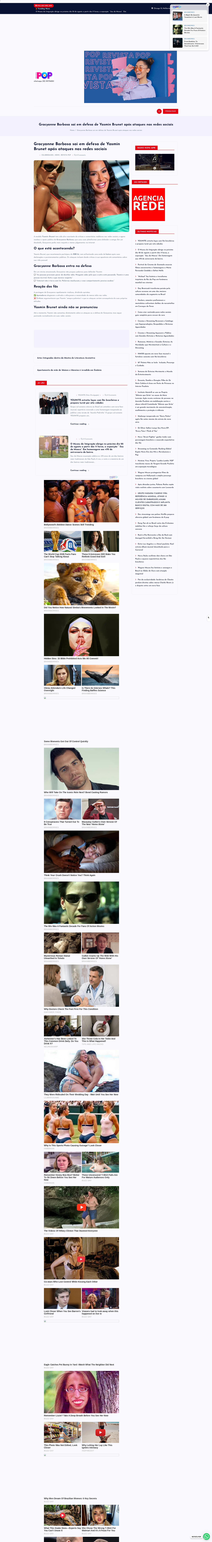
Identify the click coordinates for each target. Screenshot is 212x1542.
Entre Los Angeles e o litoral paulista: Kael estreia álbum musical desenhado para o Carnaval (154, 541)
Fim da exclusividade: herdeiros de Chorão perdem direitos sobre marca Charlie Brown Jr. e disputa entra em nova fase (154, 577)
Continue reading (78, 418)
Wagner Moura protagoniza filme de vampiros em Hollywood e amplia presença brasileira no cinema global (153, 470)
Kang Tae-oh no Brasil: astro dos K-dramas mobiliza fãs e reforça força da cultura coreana (154, 520)
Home (72, 125)
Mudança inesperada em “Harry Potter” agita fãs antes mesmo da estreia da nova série (153, 413)
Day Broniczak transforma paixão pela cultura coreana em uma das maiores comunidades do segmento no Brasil (152, 286)
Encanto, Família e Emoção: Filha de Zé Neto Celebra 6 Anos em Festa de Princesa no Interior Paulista (154, 378)
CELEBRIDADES (47, 149)
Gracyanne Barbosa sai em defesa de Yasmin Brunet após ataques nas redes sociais (109, 125)
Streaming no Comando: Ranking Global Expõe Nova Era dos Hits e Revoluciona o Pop (153, 446)
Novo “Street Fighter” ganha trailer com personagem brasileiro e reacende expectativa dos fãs (154, 434)
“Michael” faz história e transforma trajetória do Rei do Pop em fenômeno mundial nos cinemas (151, 274)
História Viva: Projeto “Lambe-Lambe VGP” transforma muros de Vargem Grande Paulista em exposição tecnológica (154, 458)
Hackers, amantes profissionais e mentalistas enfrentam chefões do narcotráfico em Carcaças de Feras (154, 298)
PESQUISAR (170, 106)
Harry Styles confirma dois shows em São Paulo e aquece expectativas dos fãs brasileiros (153, 553)
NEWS (57, 149)
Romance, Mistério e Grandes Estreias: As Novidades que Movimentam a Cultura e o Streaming (154, 339)
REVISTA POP (66, 149)
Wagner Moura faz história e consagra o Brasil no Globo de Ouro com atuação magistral (153, 565)
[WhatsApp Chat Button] (206, 1536)
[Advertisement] (106, 25)
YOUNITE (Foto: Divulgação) (88, 389)
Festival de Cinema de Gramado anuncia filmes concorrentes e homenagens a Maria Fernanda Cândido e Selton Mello (153, 262)
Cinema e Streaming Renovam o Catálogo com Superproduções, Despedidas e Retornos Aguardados (154, 318)
